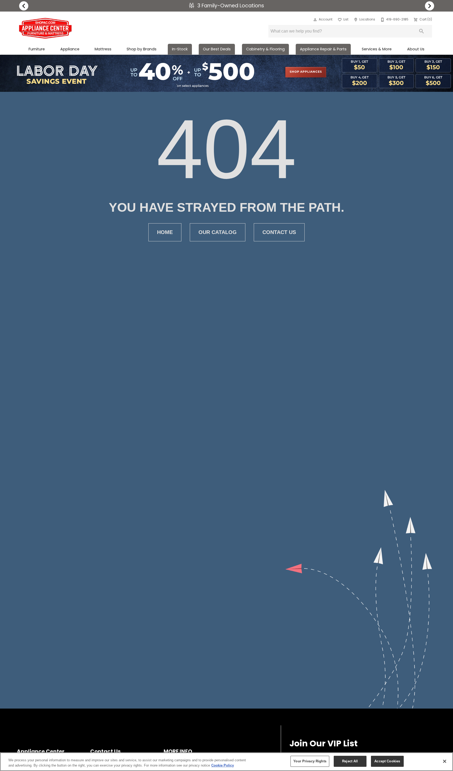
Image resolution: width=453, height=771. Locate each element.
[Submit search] (421, 31)
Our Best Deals (217, 49)
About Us (415, 49)
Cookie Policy (222, 765)
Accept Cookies (387, 761)
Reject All (350, 761)
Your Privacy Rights (309, 761)
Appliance (69, 49)
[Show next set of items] (429, 6)
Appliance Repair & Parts (323, 49)
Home (165, 232)
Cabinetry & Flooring (265, 49)
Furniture (37, 49)
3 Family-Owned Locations (230, 5)
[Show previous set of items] (23, 6)
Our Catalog (217, 232)
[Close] (444, 761)
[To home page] (45, 28)
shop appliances (306, 72)
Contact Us (279, 232)
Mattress (103, 49)
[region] (226, 761)
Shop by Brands (142, 49)
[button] (315, 20)
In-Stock (180, 49)
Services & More (377, 49)
